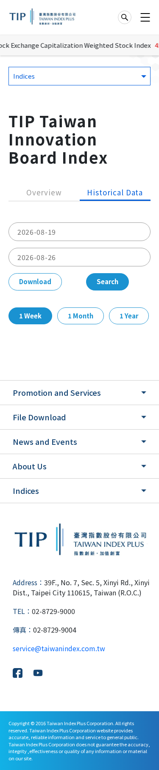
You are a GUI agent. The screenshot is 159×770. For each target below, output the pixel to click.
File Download (39, 416)
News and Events (45, 441)
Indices (26, 490)
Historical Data (115, 192)
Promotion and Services (57, 392)
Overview (44, 192)
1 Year (129, 315)
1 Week (30, 315)
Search (107, 281)
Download (35, 281)
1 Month (80, 315)
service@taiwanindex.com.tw (59, 648)
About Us (30, 465)
